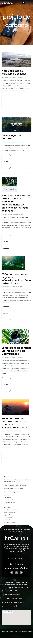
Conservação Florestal (9, 502)
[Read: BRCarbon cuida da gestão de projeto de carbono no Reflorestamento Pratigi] (15, 407)
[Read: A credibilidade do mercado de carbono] (16, 59)
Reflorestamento (8, 517)
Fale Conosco (16, 564)
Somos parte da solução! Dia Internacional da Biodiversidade (16, 351)
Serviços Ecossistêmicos (10, 522)
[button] (23, 3)
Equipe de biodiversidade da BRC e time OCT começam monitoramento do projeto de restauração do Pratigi (16, 203)
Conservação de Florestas (11, 137)
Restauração (7, 520)
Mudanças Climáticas (9, 512)
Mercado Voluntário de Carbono (12, 510)
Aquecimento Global (9, 495)
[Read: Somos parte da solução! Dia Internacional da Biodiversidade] (15, 336)
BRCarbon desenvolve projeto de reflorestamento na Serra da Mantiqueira (16, 279)
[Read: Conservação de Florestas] (16, 124)
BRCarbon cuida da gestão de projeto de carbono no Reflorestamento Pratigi (15, 423)
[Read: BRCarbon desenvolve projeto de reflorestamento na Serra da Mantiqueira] (13, 263)
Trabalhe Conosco (16, 558)
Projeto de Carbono (8, 515)
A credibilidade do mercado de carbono (14, 72)
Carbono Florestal (8, 500)
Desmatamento (8, 505)
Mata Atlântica (7, 507)
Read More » (6, 102)
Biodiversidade (7, 497)
